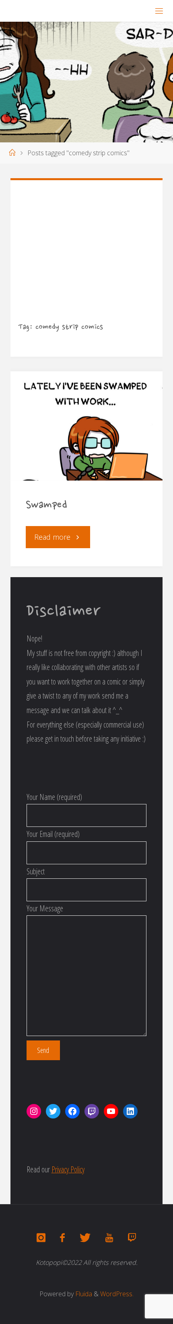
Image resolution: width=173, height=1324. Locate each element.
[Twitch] (132, 1238)
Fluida (83, 1293)
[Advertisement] (86, 258)
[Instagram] (41, 1238)
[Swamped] (86, 426)
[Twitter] (85, 1238)
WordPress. (117, 1293)
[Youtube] (109, 1238)
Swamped (46, 505)
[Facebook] (62, 1238)
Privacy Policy (67, 1169)
